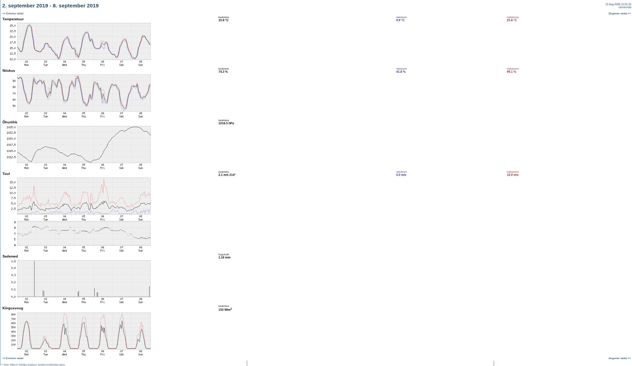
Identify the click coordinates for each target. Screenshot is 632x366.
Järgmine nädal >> (619, 13)
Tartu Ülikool (10, 364)
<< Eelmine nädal (12, 13)
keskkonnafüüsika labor (51, 364)
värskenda (624, 7)
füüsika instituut (28, 364)
